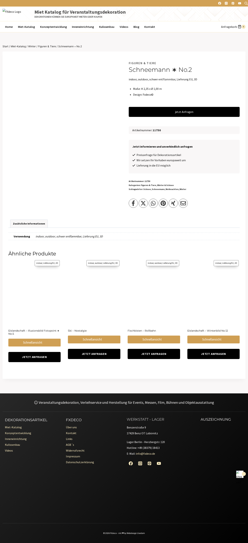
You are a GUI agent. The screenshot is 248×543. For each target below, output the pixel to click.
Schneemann (158, 189)
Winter (183, 189)
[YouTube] (240, 3)
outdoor (50, 236)
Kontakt (149, 27)
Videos (124, 27)
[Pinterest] (233, 3)
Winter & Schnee (165, 185)
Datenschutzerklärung (80, 462)
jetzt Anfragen (184, 112)
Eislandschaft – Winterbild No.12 (207, 330)
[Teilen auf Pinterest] (163, 203)
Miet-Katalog (26, 27)
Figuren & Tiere (142, 63)
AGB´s (70, 444)
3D (101, 236)
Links (69, 439)
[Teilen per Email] (183, 203)
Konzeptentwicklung (53, 27)
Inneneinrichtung (83, 27)
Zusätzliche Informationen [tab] (29, 223)
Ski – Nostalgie (77, 330)
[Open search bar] (246, 3)
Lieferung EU (90, 236)
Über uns (71, 427)
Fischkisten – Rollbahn (142, 330)
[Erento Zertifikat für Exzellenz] (215, 451)
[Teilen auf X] (143, 203)
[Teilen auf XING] (173, 203)
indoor (40, 236)
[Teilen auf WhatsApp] (153, 203)
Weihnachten (172, 189)
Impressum (73, 456)
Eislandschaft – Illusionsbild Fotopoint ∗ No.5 (33, 332)
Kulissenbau (106, 27)
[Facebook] (220, 3)
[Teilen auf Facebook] (133, 203)
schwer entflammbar (68, 236)
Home (9, 27)
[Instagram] (226, 3)
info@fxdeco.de (145, 453)
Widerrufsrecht (75, 450)
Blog (136, 27)
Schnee (147, 189)
